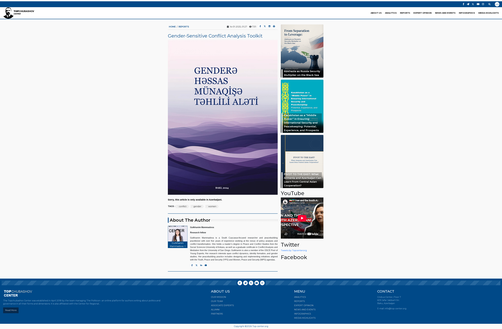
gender (197, 206)
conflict (183, 206)
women (212, 206)
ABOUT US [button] (376, 13)
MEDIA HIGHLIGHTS (488, 13)
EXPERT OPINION (422, 13)
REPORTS (405, 13)
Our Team (217, 301)
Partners (217, 314)
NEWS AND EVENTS (445, 13)
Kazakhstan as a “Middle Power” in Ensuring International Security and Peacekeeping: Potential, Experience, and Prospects (301, 123)
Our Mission (218, 297)
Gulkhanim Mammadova (177, 245)
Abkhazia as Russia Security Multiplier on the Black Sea (302, 73)
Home (172, 26)
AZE (497, 4)
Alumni (215, 309)
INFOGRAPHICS (467, 13)
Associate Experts (222, 305)
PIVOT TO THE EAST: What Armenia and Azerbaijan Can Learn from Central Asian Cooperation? (302, 180)
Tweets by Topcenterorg (294, 250)
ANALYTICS (391, 13)
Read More (11, 310)
